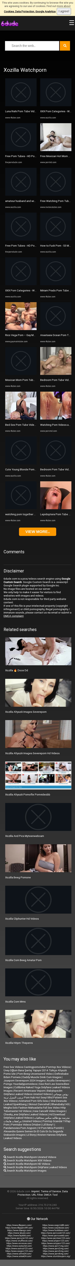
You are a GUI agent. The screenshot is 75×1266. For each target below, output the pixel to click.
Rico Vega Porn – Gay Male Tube (24, 335)
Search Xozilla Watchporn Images (26, 1170)
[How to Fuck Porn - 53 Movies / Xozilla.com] (56, 239)
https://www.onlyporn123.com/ (55, 1243)
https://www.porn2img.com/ (56, 1248)
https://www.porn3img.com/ (56, 1251)
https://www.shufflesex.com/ (19, 1240)
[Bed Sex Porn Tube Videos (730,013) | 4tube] (21, 418)
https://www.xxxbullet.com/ (19, 1246)
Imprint (35, 1191)
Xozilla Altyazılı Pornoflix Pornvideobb (27, 794)
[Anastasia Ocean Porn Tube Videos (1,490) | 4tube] (56, 329)
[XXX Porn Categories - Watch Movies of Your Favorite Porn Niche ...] (21, 284)
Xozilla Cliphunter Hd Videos (22, 918)
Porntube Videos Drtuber (26, 1124)
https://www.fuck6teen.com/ (56, 1230)
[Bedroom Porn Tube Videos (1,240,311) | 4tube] (56, 374)
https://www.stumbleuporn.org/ (55, 1256)
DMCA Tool (51, 1194)
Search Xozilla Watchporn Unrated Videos (31, 1157)
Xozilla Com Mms (15, 1001)
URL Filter (37, 1194)
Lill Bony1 (48, 1124)
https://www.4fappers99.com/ (19, 1228)
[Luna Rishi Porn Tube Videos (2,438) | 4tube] (21, 105)
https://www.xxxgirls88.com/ (55, 1225)
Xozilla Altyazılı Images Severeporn (26, 712)
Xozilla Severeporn (58, 1080)
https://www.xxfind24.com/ (19, 1253)
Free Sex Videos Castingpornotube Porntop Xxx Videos (37, 1067)
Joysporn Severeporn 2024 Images (24, 1080)
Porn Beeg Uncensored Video (35, 1073)
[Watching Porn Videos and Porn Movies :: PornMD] (56, 418)
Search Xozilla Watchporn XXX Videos (28, 1160)
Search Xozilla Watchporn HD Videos (28, 1164)
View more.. (37, 532)
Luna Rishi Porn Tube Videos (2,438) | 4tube (31, 111)
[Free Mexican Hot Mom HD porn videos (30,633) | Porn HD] (56, 150)
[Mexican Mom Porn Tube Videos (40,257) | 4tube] (21, 374)
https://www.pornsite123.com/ (19, 1238)
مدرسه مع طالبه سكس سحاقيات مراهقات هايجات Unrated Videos (37, 1119)
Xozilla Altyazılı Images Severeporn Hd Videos (32, 753)
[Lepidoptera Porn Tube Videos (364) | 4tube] (56, 508)
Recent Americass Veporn (29, 1090)
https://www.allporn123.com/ (55, 1240)
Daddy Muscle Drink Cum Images (41, 1077)
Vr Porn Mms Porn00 (50, 1128)
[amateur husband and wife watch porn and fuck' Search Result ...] (21, 195)
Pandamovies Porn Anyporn (20, 1128)
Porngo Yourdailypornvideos (20, 1084)
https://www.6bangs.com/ (19, 1230)
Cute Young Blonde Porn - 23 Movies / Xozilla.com (34, 469)
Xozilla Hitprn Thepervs (19, 1043)
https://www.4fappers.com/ (19, 1225)
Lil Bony (31, 1134)
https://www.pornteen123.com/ (55, 1238)
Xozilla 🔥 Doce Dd (16, 670)
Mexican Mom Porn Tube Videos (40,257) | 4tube (34, 380)
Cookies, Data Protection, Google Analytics (30, 11)
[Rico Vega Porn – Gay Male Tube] (21, 329)
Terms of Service (51, 1191)
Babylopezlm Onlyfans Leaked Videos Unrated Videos (33, 1092)
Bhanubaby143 (60, 1104)
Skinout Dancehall (39, 1104)
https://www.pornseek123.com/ (55, 1233)
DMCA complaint (14, 616)
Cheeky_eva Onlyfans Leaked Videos (25, 1114)
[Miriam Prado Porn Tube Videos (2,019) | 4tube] (56, 284)
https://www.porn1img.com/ (56, 1246)
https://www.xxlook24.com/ (19, 1256)
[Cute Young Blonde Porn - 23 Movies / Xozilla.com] (21, 463)
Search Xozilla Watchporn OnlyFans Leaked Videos (36, 1167)
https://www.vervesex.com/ (19, 1243)
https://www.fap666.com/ (19, 1235)
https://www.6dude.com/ (19, 1233)
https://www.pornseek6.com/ (55, 1235)
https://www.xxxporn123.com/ (19, 1251)
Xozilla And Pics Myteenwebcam (24, 836)
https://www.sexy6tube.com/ (55, 1228)
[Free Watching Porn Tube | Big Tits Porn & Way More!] (56, 195)
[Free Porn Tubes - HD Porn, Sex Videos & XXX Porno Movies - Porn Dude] (21, 150)
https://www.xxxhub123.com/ (19, 1248)
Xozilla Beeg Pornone (18, 877)
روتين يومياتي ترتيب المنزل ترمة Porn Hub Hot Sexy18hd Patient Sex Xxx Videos (36, 1097)
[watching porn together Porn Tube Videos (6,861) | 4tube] (21, 508)
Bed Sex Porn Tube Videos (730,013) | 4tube (31, 425)
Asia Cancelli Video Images (49, 1111)
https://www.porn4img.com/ (56, 1253)
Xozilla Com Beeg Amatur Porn (23, 960)
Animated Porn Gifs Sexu (34, 1101)
